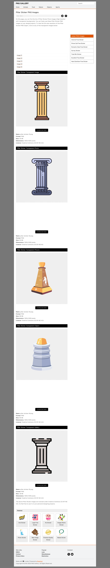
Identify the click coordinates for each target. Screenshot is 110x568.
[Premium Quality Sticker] (48, 530)
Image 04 (19, 64)
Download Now (41, 130)
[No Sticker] (48, 515)
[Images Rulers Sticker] (61, 515)
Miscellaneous (46, 554)
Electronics (45, 556)
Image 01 (19, 55)
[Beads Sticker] (61, 530)
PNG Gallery (22, 3)
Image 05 (19, 67)
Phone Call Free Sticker (78, 43)
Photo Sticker (22, 537)
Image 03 (19, 61)
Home (18, 15)
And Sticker (22, 522)
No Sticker (48, 522)
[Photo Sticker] (21, 530)
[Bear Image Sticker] (35, 530)
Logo (43, 552)
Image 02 (19, 58)
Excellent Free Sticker (77, 58)
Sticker (21, 15)
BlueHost (40, 561)
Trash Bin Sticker (76, 54)
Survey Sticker (75, 50)
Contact (18, 554)
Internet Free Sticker (77, 40)
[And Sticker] (21, 515)
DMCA (18, 552)
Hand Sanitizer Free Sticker (79, 61)
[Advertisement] (41, 40)
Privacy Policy (20, 556)
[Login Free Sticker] (35, 515)
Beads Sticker (61, 537)
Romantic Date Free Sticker (79, 47)
